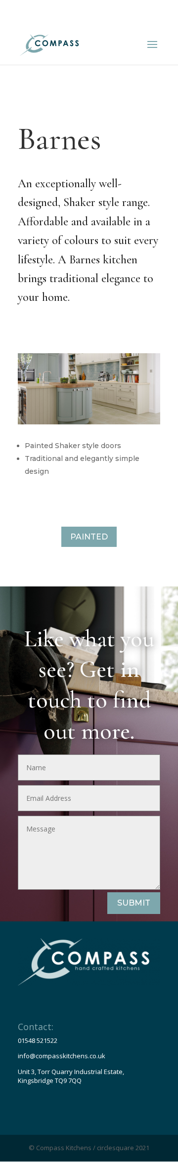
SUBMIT (133, 903)
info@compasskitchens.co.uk (61, 1055)
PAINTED (89, 536)
